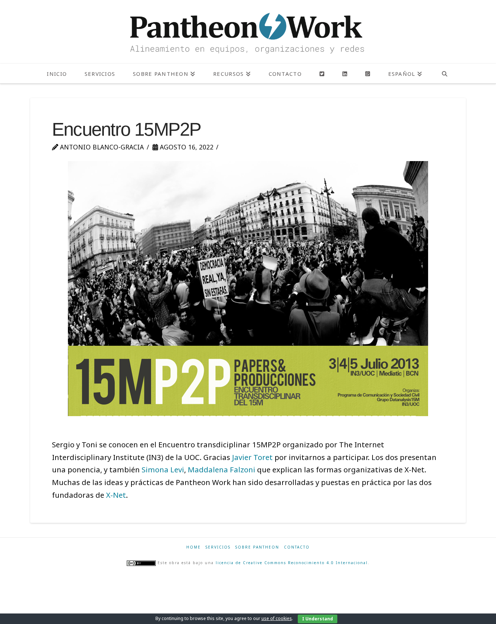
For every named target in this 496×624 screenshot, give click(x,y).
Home (193, 547)
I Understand (317, 619)
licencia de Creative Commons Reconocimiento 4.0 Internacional (292, 563)
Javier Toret (252, 457)
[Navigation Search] (444, 73)
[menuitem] (405, 73)
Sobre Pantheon (257, 547)
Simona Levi (163, 469)
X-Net (116, 495)
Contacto (297, 547)
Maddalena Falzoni (221, 469)
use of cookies (276, 618)
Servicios (218, 547)
